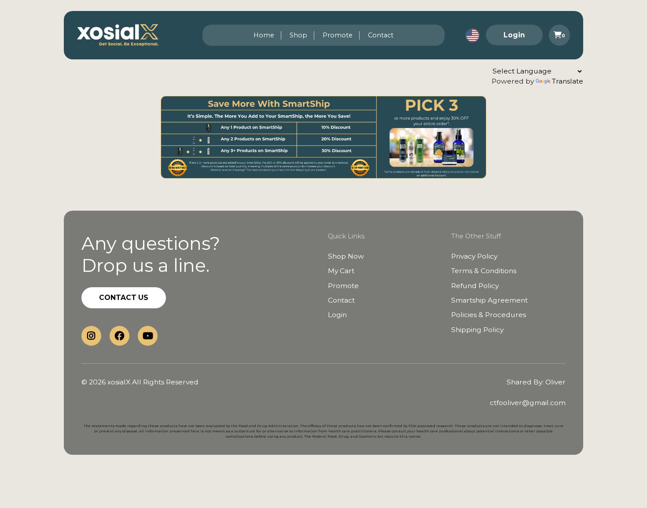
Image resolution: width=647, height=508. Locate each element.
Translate (567, 81)
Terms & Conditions (483, 271)
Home (264, 35)
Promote (338, 35)
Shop (298, 35)
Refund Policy (475, 285)
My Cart (341, 271)
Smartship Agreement (489, 300)
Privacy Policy (474, 256)
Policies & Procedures (488, 315)
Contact (380, 35)
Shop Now (346, 256)
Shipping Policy (477, 329)
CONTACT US (123, 297)
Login (514, 35)
